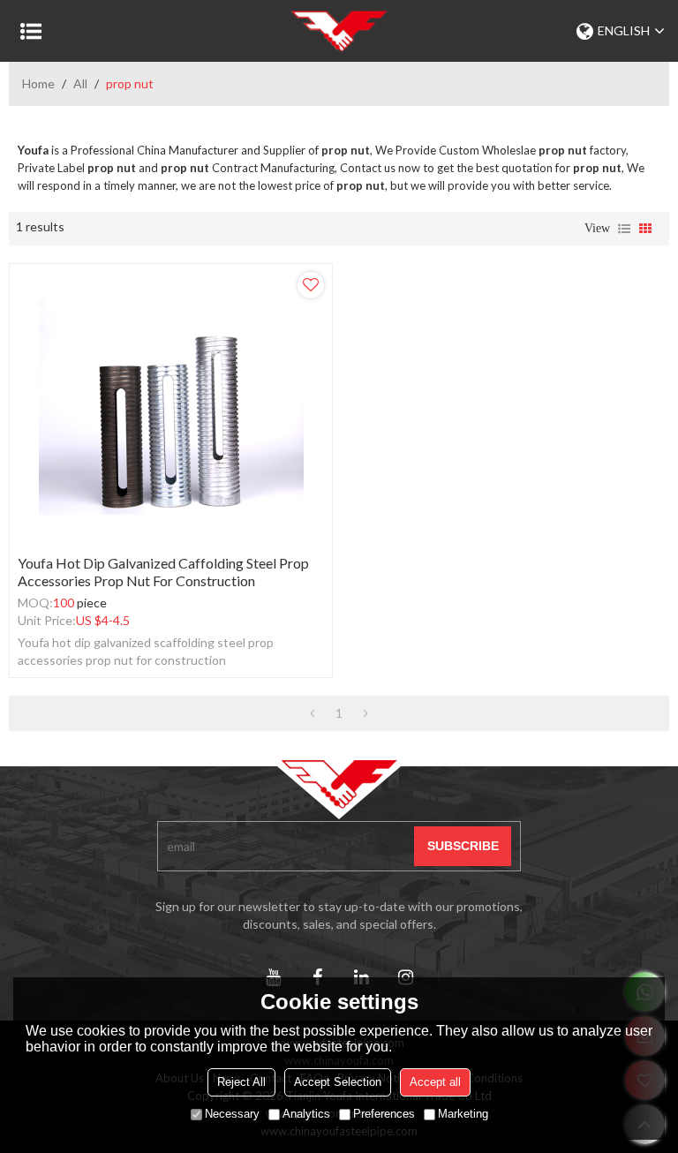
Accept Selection (337, 1082)
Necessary (232, 1113)
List (624, 228)
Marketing (463, 1113)
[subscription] (462, 846)
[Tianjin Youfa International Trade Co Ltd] (339, 31)
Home (38, 83)
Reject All (241, 1082)
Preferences (384, 1113)
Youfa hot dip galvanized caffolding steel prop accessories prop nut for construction (163, 571)
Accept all (435, 1082)
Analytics (306, 1113)
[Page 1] (312, 713)
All (80, 83)
